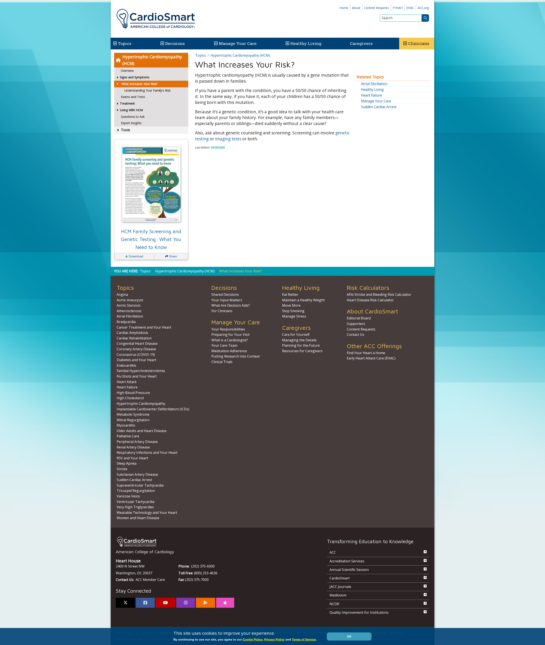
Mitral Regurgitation (133, 420)
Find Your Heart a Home (366, 353)
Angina (122, 294)
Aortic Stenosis (129, 305)
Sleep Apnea (126, 463)
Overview (127, 71)
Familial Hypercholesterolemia (141, 370)
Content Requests (376, 8)
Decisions (175, 43)
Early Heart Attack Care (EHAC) (371, 358)
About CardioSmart (372, 311)
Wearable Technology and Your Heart (147, 512)
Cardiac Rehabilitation (134, 338)
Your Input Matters (226, 300)
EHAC (410, 8)
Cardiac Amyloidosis (132, 332)
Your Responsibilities (228, 329)
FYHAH (398, 8)
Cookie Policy (252, 639)
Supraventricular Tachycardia (140, 485)
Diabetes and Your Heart (136, 360)
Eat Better (290, 294)
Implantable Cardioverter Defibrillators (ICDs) (153, 409)
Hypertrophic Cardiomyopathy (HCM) (152, 60)
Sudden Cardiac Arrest (378, 107)
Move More (291, 305)
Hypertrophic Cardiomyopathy (141, 403)
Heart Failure (371, 95)
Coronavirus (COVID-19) (136, 354)
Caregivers (361, 43)
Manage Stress (294, 316)
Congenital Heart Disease (137, 343)
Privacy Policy (274, 639)
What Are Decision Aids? (230, 305)
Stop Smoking (293, 311)
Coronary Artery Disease (136, 349)
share (172, 256)
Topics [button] (124, 43)
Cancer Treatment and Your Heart (144, 327)
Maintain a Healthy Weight (303, 300)
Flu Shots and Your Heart (137, 376)
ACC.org (423, 8)
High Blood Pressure (133, 392)
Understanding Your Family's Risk (147, 90)
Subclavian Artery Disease (137, 474)
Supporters (356, 323)
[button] (114, 44)
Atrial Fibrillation (374, 84)
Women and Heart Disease (138, 518)
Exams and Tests (133, 97)
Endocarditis (126, 365)
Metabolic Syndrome (133, 414)
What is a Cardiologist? (229, 340)
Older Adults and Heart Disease (141, 430)
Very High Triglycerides (135, 507)
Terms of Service (304, 639)
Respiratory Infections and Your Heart (147, 452)
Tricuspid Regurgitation (136, 490)
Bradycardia (126, 321)
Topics (200, 55)
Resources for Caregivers (302, 351)
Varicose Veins (128, 496)
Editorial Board (359, 318)
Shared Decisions (225, 294)
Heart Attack (127, 381)
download (135, 256)
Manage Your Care (238, 43)
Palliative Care (128, 436)
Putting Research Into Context (235, 356)
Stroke (122, 469)
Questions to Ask (133, 117)
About (356, 8)
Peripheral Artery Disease (137, 441)
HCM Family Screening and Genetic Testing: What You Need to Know (151, 239)
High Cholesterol (130, 398)
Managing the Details (299, 340)
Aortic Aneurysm (130, 300)
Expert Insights (131, 123)
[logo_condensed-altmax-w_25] (213, 541)
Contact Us (355, 334)
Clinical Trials (221, 361)
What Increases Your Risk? (139, 84)
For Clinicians (221, 311)
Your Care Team (224, 345)
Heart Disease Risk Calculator (370, 300)
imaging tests (228, 139)
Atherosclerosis (129, 311)
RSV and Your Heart (132, 458)
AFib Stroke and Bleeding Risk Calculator (379, 294)
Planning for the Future (301, 345)
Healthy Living (305, 43)
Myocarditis (126, 425)
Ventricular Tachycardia (135, 501)
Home (344, 8)
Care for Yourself (296, 334)
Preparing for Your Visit (230, 334)
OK (349, 636)
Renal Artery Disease (133, 447)
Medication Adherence (229, 351)
